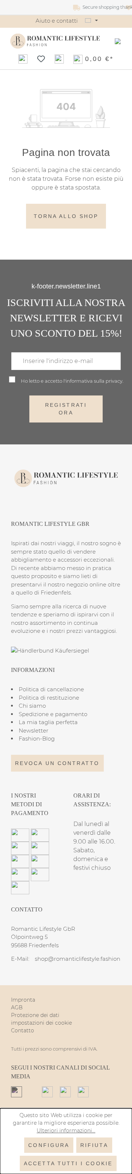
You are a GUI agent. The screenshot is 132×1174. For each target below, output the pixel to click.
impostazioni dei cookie (41, 1023)
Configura (48, 1145)
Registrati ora (66, 409)
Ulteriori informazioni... (66, 1130)
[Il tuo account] (59, 58)
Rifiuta (94, 1145)
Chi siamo (32, 705)
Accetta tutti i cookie (68, 1163)
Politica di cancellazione (51, 689)
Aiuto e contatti (57, 20)
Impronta (23, 1000)
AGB (17, 1007)
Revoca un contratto (57, 763)
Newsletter (33, 730)
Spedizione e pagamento (53, 714)
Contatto (22, 1030)
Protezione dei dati (35, 1015)
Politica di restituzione (49, 697)
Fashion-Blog (37, 738)
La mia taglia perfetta (48, 722)
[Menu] (117, 41)
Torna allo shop (66, 216)
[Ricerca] (23, 58)
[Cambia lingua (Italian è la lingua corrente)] (91, 21)
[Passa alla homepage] (55, 41)
